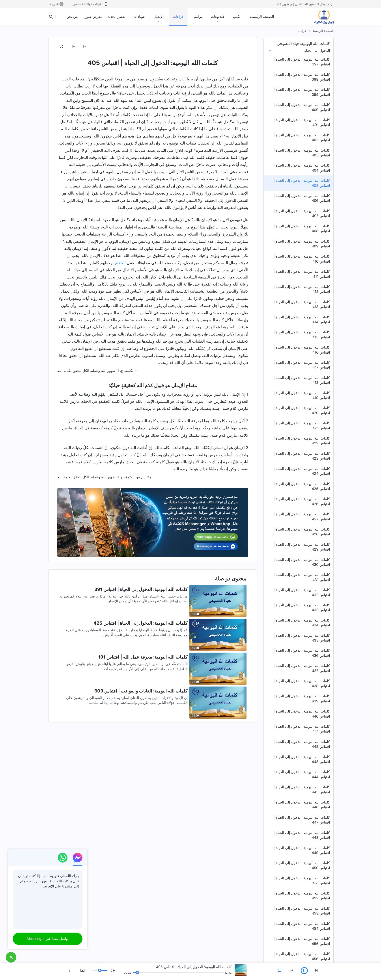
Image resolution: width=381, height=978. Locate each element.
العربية (54, 4)
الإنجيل (158, 16)
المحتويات (238, 46)
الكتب (237, 16)
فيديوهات (217, 16)
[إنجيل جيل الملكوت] (321, 17)
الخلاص (120, 262)
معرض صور (93, 16)
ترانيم (198, 16)
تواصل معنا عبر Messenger (48, 938)
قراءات (178, 16)
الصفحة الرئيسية (262, 16)
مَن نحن (72, 16)
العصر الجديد (117, 16)
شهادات (139, 16)
